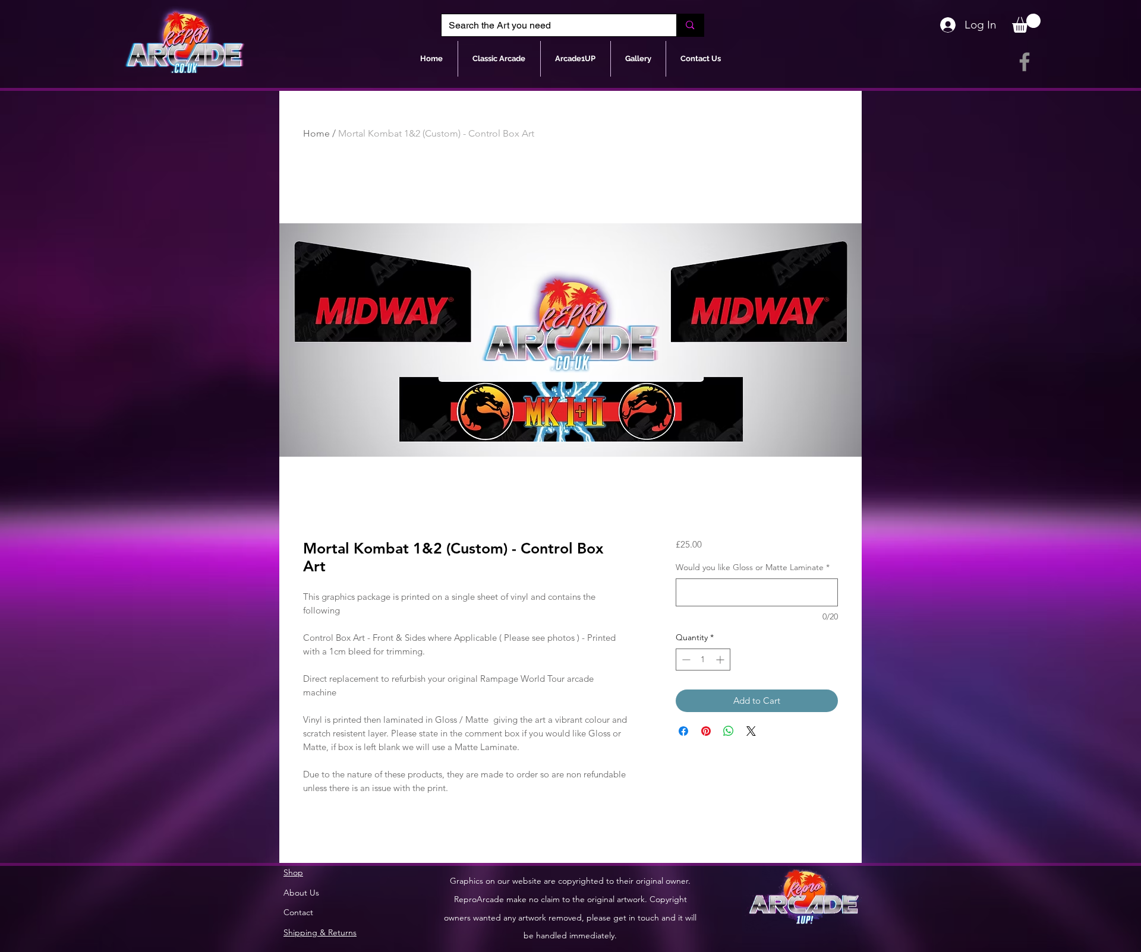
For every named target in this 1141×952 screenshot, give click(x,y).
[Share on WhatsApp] (728, 731)
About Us (301, 892)
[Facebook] (1024, 61)
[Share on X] (751, 731)
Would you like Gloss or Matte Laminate (753, 567)
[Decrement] (684, 659)
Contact (298, 912)
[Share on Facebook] (683, 731)
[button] (1026, 23)
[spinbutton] (703, 659)
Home (316, 133)
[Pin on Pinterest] (706, 731)
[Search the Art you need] (689, 25)
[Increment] (721, 659)
